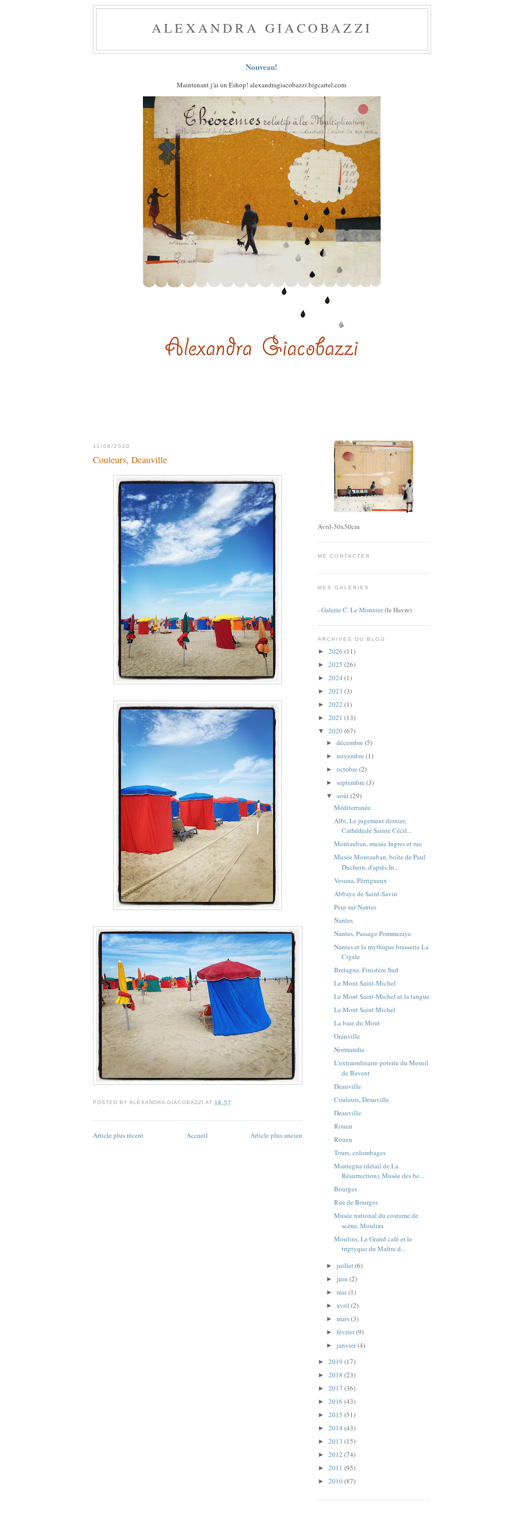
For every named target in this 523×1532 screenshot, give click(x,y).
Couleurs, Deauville (130, 459)
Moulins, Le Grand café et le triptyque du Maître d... (373, 1244)
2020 (336, 730)
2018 (336, 1374)
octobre (348, 769)
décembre (351, 742)
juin (343, 1278)
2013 (336, 1441)
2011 (336, 1467)
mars (344, 1318)
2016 (336, 1401)
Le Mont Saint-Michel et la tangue (382, 996)
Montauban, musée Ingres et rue (378, 843)
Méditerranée (352, 807)
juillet (346, 1265)
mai (342, 1292)
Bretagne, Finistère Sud (366, 969)
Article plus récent (118, 1135)
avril (344, 1305)
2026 (336, 651)
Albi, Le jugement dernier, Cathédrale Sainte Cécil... (373, 825)
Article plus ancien (276, 1135)
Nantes (343, 920)
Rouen (343, 1126)
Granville (347, 1036)
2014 (336, 1427)
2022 (336, 704)
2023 (336, 691)
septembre (351, 782)
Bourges (345, 1188)
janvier (347, 1345)
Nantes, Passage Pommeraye (372, 933)
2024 (336, 677)
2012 (336, 1454)
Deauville (347, 1086)
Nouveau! (261, 67)
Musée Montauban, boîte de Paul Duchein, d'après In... (379, 862)
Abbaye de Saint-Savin (365, 893)
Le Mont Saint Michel (364, 1009)
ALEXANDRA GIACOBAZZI (262, 27)
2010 (336, 1481)
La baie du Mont (357, 1022)
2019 (336, 1361)
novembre (351, 755)
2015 (336, 1414)
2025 (336, 664)
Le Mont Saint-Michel (365, 983)
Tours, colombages (360, 1152)
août (343, 795)
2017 (336, 1388)
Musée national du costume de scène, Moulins (376, 1220)
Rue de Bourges (356, 1202)
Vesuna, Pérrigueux (360, 880)
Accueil (197, 1135)
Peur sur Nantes (355, 907)
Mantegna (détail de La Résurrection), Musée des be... (379, 1171)
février (346, 1331)
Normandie (349, 1049)
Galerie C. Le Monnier (352, 609)
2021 (336, 717)
